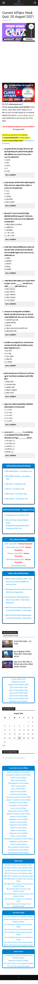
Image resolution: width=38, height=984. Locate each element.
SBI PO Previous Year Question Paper (18, 865)
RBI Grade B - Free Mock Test (17, 499)
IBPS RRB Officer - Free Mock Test (19, 471)
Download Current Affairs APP (17, 515)
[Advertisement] (19, 63)
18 (9, 734)
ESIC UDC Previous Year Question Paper (18, 942)
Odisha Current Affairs (18, 828)
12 (14, 730)
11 (9, 730)
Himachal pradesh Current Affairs (18, 797)
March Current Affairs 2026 (18, 698)
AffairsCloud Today (18, 682)
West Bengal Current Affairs (18, 853)
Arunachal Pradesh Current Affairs (18, 775)
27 (19, 738)
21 (24, 734)
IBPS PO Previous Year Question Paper (19, 873)
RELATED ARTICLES (10, 633)
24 (5, 738)
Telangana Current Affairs (18, 841)
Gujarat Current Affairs (18, 791)
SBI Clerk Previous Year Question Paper (18, 868)
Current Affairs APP (18, 679)
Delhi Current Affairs (18, 786)
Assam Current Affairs (18, 778)
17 (5, 734)
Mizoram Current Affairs (18, 822)
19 (14, 734)
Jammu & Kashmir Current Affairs (18, 800)
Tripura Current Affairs (18, 844)
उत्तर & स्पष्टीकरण (10, 175)
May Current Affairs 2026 (18, 693)
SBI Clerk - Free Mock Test (16, 484)
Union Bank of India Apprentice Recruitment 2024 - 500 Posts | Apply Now (18, 600)
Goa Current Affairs (18, 789)
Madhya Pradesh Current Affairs (18, 814)
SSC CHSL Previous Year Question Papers (18, 963)
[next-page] (6, 672)
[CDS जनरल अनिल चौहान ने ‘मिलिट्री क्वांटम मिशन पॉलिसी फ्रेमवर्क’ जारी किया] (7, 664)
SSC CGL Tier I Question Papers (18, 966)
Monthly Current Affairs (18, 701)
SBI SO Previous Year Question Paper (18, 870)
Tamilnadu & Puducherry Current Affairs (18, 839)
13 (19, 730)
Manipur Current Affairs (18, 816)
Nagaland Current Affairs (18, 825)
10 (5, 730)
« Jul (3, 745)
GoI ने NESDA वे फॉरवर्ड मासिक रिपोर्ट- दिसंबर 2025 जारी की (23, 654)
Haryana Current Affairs (18, 794)
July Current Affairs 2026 (18, 687)
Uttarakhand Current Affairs (18, 850)
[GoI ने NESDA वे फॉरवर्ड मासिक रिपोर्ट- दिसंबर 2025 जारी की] (7, 654)
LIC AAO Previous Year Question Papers (18, 917)
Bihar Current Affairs (18, 780)
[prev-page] (3, 672)
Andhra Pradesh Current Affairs (18, 772)
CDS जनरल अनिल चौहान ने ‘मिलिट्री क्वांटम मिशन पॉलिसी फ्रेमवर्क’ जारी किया (23, 664)
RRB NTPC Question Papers (18, 961)
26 (14, 738)
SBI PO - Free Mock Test (15, 489)
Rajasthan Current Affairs (18, 833)
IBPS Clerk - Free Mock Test (16, 494)
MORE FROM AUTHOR (10, 636)
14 (24, 730)
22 (28, 734)
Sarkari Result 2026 (18, 566)
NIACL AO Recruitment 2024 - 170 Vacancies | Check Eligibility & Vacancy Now (19, 581)
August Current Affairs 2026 (18, 685)
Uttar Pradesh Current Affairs (18, 847)
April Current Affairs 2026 (18, 696)
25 (9, 738)
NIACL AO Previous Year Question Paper (18, 945)
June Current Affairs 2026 (18, 690)
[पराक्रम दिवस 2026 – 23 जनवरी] (7, 644)
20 (19, 734)
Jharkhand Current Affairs (18, 803)
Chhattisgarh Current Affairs (18, 783)
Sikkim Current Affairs (18, 836)
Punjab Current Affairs (18, 830)
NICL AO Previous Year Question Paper (18, 929)
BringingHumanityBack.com (15, 758)
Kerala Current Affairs (18, 808)
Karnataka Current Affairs (18, 805)
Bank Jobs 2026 (18, 544)
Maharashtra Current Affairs (18, 811)
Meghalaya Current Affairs (18, 819)
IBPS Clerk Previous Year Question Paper (18, 876)
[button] (3, 3)
